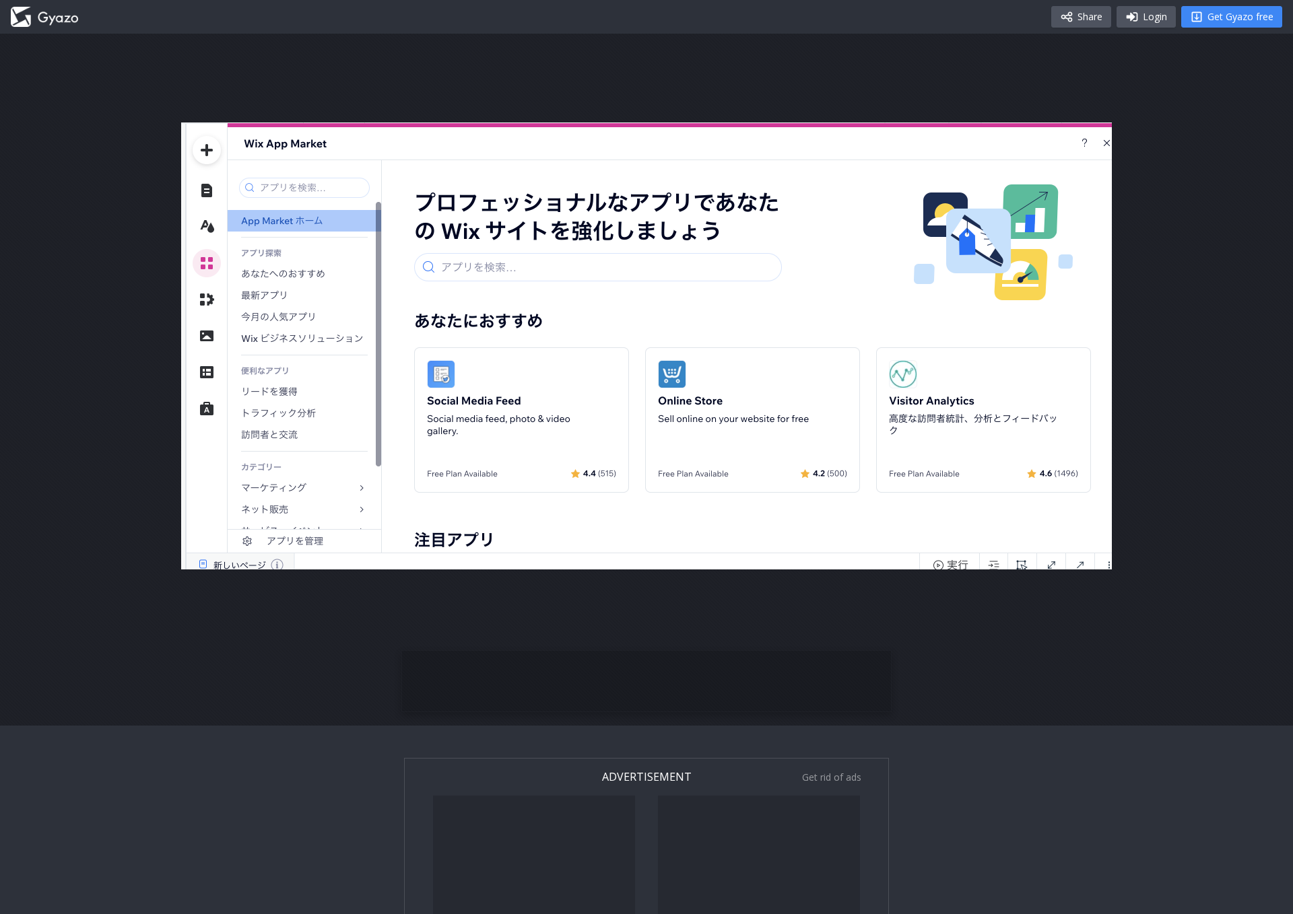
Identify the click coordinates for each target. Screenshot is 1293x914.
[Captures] (44, 17)
